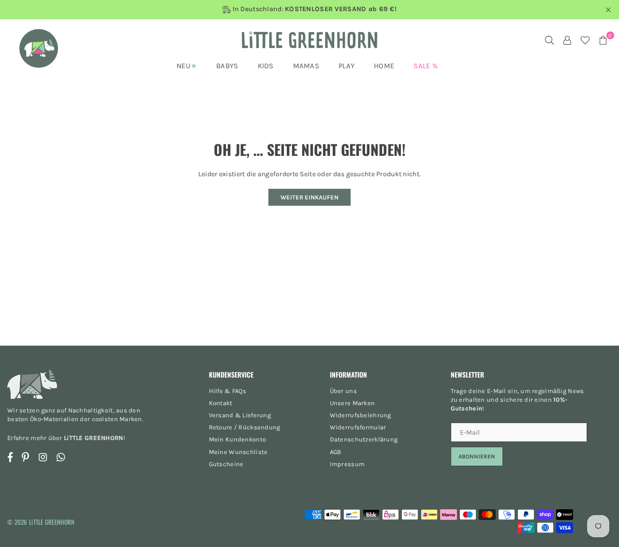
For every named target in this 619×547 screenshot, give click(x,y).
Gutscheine (226, 464)
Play (346, 65)
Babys (227, 65)
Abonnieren (476, 456)
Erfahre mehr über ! (66, 437)
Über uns (343, 391)
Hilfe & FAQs (227, 391)
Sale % (425, 65)
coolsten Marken (117, 419)
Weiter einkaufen (309, 197)
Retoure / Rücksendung (244, 427)
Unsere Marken (352, 403)
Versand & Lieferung (240, 415)
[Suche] (549, 40)
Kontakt (221, 403)
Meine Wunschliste (238, 452)
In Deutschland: (314, 9)
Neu (184, 65)
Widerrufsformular (358, 427)
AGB (335, 452)
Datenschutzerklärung (364, 439)
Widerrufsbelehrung (360, 415)
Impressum (347, 464)
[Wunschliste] (585, 40)
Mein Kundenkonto (237, 439)
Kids (266, 65)
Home (384, 65)
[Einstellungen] (567, 40)
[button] (603, 40)
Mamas (306, 65)
